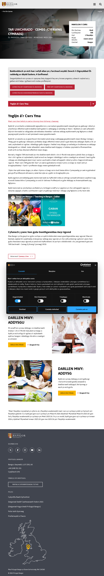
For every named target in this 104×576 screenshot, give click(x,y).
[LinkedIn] (39, 450)
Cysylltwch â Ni (14, 472)
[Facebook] (17, 450)
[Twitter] (10, 450)
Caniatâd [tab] (21, 271)
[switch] (40, 300)
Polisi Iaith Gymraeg (16, 511)
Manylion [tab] (52, 271)
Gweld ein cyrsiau (17, 345)
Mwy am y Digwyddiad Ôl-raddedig (59, 87)
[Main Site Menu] (94, 4)
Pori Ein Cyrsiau (7, 11)
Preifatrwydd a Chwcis (16, 516)
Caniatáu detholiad (52, 309)
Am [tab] (82, 271)
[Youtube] (32, 450)
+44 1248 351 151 (14, 468)
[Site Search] (100, 4)
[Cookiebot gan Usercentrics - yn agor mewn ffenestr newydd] (82, 265)
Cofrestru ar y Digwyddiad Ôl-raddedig (27, 87)
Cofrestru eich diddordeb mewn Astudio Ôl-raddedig (32, 93)
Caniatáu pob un (82, 309)
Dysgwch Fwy (34, 345)
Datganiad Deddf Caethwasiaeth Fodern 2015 (25, 502)
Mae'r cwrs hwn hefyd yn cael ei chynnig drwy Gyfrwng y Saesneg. (33, 121)
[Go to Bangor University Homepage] (9, 4)
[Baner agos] (95, 265)
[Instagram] (25, 450)
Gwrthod (22, 309)
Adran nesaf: (19, 256)
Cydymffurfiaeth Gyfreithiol (18, 497)
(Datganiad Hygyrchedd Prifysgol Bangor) (24, 507)
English (100, 11)
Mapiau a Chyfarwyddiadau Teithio (25, 484)
